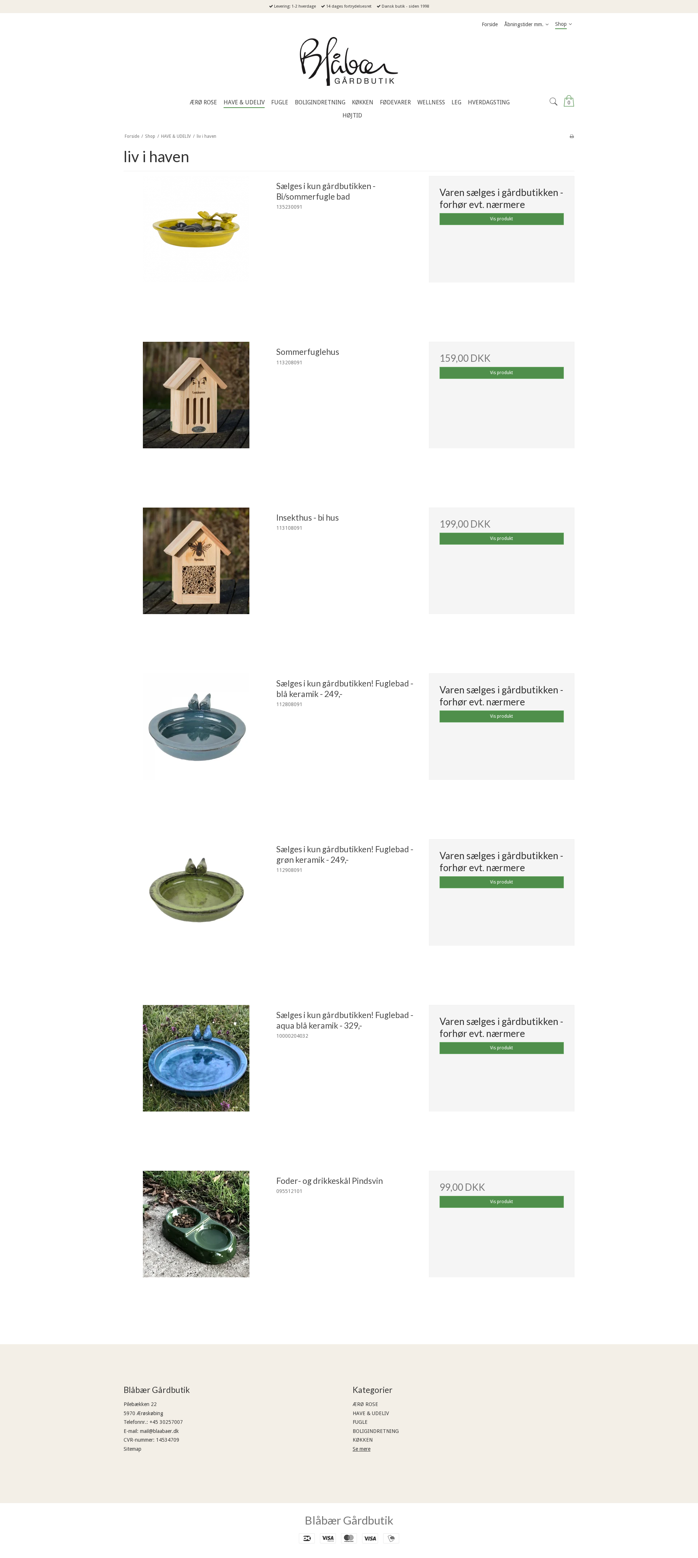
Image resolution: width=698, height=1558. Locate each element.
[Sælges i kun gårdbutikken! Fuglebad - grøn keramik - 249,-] (196, 912)
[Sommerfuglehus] (196, 414)
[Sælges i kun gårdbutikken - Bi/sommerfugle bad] (196, 248)
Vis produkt (501, 218)
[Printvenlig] (571, 136)
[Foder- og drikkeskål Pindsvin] (196, 1243)
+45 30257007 (166, 1422)
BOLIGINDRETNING (376, 1431)
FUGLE (360, 1422)
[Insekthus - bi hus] (196, 580)
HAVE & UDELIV (371, 1413)
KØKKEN (363, 1440)
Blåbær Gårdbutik (349, 1520)
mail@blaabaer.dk (159, 1431)
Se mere (361, 1449)
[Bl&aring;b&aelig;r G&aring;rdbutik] (349, 63)
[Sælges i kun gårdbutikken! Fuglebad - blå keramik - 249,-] (196, 746)
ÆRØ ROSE (365, 1404)
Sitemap (132, 1449)
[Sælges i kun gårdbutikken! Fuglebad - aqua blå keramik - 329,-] (196, 1077)
